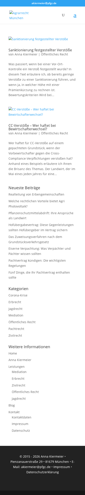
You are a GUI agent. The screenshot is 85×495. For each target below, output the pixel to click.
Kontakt (14, 412)
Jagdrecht (15, 309)
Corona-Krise (17, 295)
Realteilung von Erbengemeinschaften (36, 194)
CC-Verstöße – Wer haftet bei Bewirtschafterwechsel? (32, 127)
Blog (11, 405)
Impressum (20, 424)
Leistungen (16, 367)
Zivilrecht (15, 335)
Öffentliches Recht (54, 54)
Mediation (15, 315)
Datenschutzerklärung (42, 472)
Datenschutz (21, 430)
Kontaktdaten (21, 417)
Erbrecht (14, 302)
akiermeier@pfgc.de (36, 467)
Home (12, 353)
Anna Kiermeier (26, 54)
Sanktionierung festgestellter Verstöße (40, 50)
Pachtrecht (16, 329)
